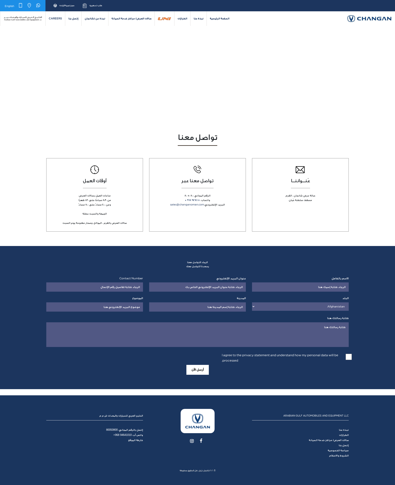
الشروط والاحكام (339, 455)
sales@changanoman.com (187, 204)
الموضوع (137, 298)
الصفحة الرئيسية (219, 18)
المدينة (241, 298)
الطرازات (182, 18)
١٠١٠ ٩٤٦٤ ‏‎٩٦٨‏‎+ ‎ (192, 200)
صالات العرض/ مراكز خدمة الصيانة (131, 18)
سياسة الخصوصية (338, 450)
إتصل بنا (73, 18)
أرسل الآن (198, 369)
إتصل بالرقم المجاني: (124, 429)
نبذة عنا (198, 18)
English (9, 6)
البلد (345, 298)
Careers (55, 18)
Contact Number (131, 278)
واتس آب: (128, 435)
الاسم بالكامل (340, 278)
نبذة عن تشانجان (95, 18)
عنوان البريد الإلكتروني (231, 278)
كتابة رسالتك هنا (338, 318)
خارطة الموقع (135, 440)
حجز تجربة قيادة (66, 5)
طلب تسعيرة (95, 5)
